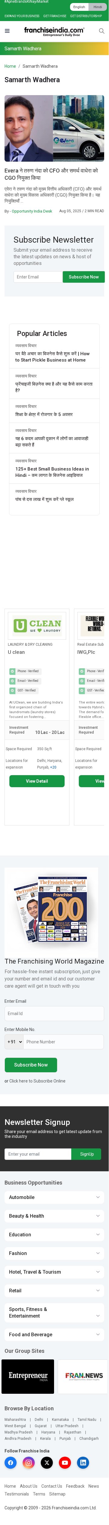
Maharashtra (15, 1420)
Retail (15, 1291)
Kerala (45, 1438)
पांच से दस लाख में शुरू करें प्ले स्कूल (44, 499)
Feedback (75, 1486)
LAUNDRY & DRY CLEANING (30, 644)
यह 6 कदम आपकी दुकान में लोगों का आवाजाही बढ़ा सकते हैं (51, 442)
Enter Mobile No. (20, 1029)
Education (20, 1235)
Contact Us (51, 1486)
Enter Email (15, 1001)
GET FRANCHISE (54, 16)
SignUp (87, 1154)
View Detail (37, 781)
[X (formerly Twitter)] (47, 1463)
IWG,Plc (86, 652)
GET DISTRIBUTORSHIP (86, 16)
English (79, 7)
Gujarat (41, 1426)
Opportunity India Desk (32, 211)
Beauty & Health (26, 1216)
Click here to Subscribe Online (37, 1081)
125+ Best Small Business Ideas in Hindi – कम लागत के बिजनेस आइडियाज (52, 472)
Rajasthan (72, 1432)
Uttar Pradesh (67, 1426)
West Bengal (15, 1426)
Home (10, 66)
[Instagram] (29, 1463)
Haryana (48, 1432)
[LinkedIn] (83, 1463)
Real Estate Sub (90, 644)
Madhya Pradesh (19, 1432)
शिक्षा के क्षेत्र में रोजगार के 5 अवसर (44, 414)
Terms (39, 1494)
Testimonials (17, 1494)
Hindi (98, 7)
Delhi (39, 1420)
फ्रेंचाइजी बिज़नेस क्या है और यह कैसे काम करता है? (53, 387)
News (93, 1486)
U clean (16, 652)
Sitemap (57, 1494)
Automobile (21, 1197)
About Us (28, 1486)
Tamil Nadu (87, 1420)
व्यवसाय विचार (26, 345)
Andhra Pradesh (18, 1438)
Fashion (18, 1253)
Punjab (65, 1438)
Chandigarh (89, 1438)
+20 (53, 767)
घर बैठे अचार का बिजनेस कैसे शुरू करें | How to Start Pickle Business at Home (52, 357)
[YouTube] (65, 1463)
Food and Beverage (30, 1334)
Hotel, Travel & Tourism (35, 1272)
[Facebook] (11, 1463)
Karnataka (60, 1420)
